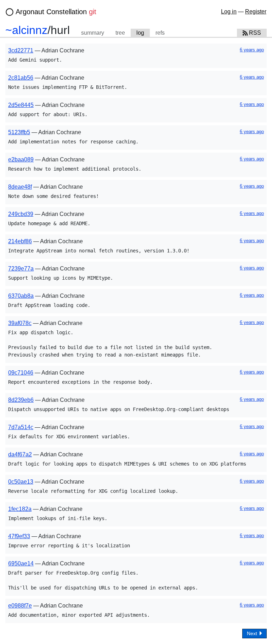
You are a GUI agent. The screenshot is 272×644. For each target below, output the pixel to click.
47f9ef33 (19, 536)
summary (92, 33)
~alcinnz (26, 30)
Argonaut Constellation (56, 12)
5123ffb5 (19, 132)
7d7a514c (20, 427)
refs (160, 33)
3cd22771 (20, 50)
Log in (229, 11)
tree (120, 33)
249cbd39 (20, 214)
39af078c (20, 323)
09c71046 (20, 373)
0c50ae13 (20, 482)
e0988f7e (20, 606)
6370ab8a (21, 296)
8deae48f (20, 187)
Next (253, 633)
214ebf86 (20, 241)
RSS (254, 33)
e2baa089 (21, 159)
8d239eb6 (21, 400)
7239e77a (21, 269)
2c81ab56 (20, 78)
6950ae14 (21, 563)
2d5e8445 (21, 105)
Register (255, 11)
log (140, 33)
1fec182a (20, 509)
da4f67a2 (20, 454)
